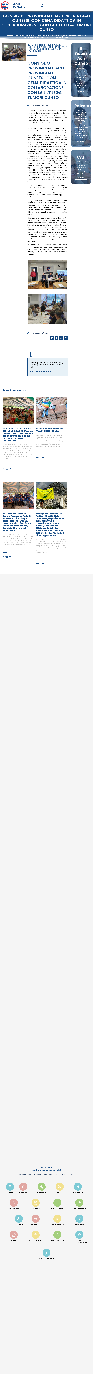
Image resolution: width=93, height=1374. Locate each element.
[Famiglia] (36, 1203)
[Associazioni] (36, 1235)
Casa (13, 1240)
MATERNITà (78, 1192)
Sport (60, 1192)
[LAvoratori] (14, 1203)
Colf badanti (79, 1208)
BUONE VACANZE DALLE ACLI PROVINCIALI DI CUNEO (50, 430)
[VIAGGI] (10, 1187)
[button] (52, 338)
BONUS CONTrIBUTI (46, 1258)
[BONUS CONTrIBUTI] (46, 1253)
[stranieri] (79, 1219)
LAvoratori (13, 1208)
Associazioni (35, 1240)
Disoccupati (57, 1208)
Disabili (19, 1224)
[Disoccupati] (57, 1203)
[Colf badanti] (79, 1203)
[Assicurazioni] (57, 1235)
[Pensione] (42, 1187)
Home (10, 35)
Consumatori (57, 1224)
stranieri (79, 1224)
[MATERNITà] (78, 1187)
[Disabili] (19, 1219)
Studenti (23, 1192)
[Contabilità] (36, 1219)
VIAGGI (10, 1192)
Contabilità (36, 1224)
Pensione (41, 1192)
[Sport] (60, 1187)
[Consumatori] (57, 1219)
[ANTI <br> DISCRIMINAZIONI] (79, 1235)
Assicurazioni (57, 1240)
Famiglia (36, 1208)
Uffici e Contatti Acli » (40, 371)
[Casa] (14, 1235)
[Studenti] (23, 1187)
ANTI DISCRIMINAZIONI (79, 1241)
